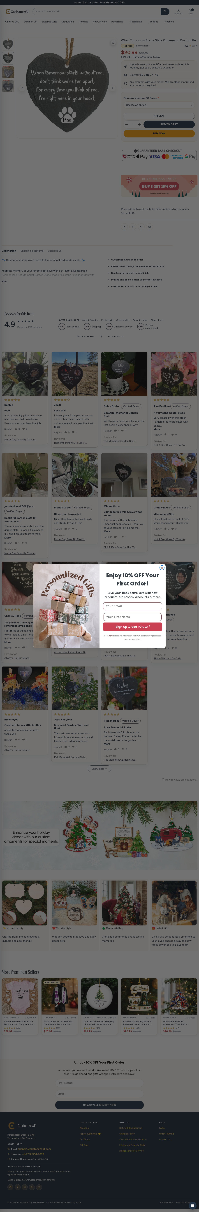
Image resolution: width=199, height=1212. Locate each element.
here (111, 636)
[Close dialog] (162, 567)
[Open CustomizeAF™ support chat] (193, 1206)
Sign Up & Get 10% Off (133, 627)
